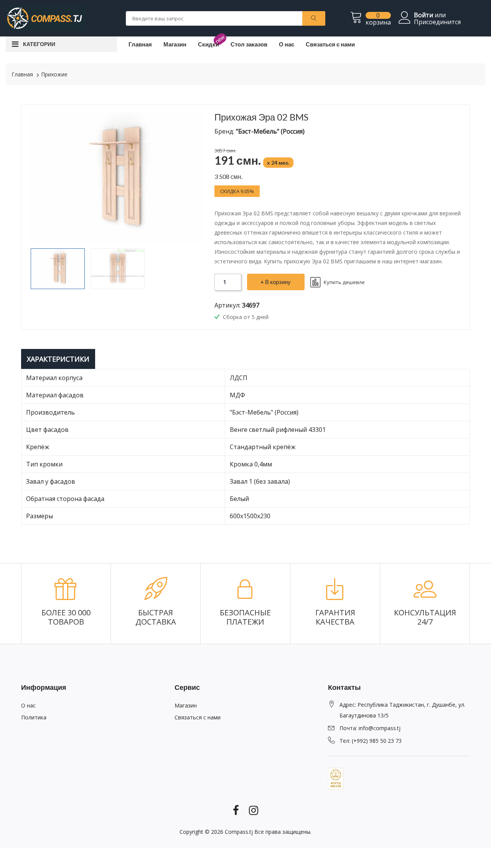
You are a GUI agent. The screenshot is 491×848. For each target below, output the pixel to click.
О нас (286, 44)
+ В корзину (275, 281)
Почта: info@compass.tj (369, 728)
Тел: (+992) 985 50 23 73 (370, 740)
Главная (140, 44)
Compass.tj (239, 831)
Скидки (208, 44)
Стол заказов (249, 44)
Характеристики (58, 359)
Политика (33, 717)
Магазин (174, 44)
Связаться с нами (330, 44)
